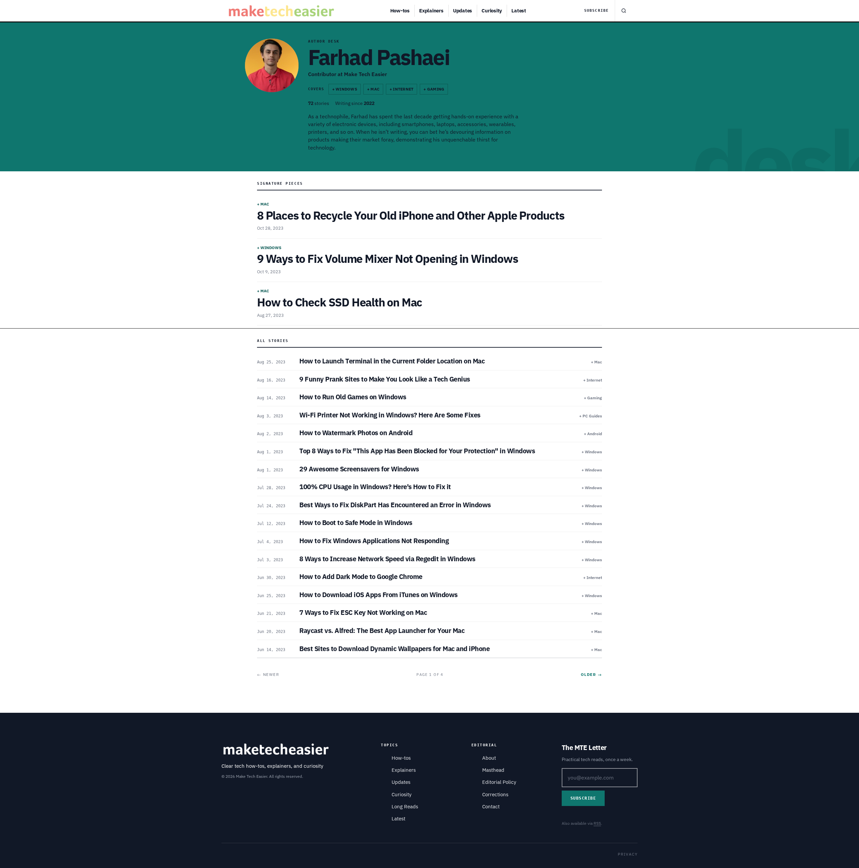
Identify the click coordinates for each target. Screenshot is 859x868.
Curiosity (492, 10)
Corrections (495, 794)
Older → (591, 674)
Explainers (431, 10)
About (489, 758)
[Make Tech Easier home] (282, 10)
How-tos (400, 10)
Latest (518, 10)
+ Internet (401, 89)
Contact (491, 806)
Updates (462, 10)
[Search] (623, 10)
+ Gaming (433, 89)
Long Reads (405, 806)
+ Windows (344, 89)
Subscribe (596, 10)
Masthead (493, 770)
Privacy (628, 854)
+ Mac (373, 89)
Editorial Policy (499, 782)
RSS (597, 823)
